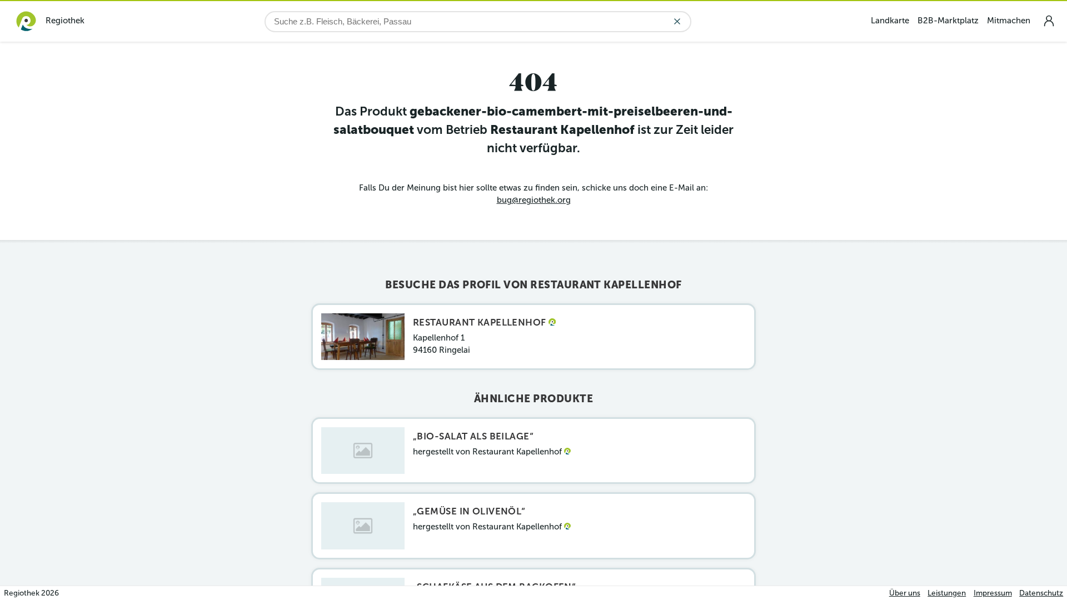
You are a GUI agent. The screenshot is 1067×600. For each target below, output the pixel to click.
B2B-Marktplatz (948, 21)
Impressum (993, 593)
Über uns (904, 593)
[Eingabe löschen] (677, 21)
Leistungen (947, 593)
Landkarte (890, 21)
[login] (1049, 21)
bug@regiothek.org (534, 200)
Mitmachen (1008, 21)
